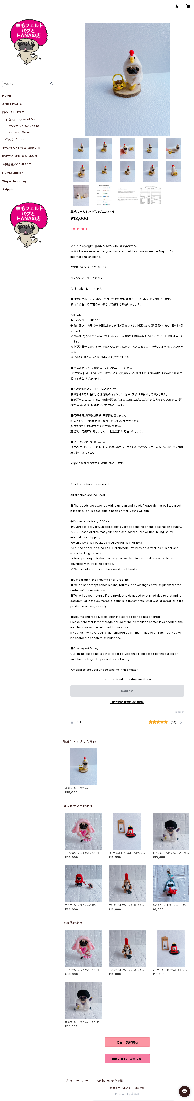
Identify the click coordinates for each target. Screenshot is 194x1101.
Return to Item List (127, 1059)
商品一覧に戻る (127, 1042)
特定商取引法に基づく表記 (108, 1080)
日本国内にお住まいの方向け (127, 702)
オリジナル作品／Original (24, 125)
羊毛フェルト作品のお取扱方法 (21, 147)
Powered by (123, 1094)
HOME (6, 95)
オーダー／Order (19, 132)
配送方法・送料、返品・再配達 (20, 156)
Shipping (8, 189)
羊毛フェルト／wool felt (20, 119)
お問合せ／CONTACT (16, 164)
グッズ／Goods (15, 139)
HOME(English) (13, 172)
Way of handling (14, 181)
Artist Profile (12, 104)
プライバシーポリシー (77, 1080)
